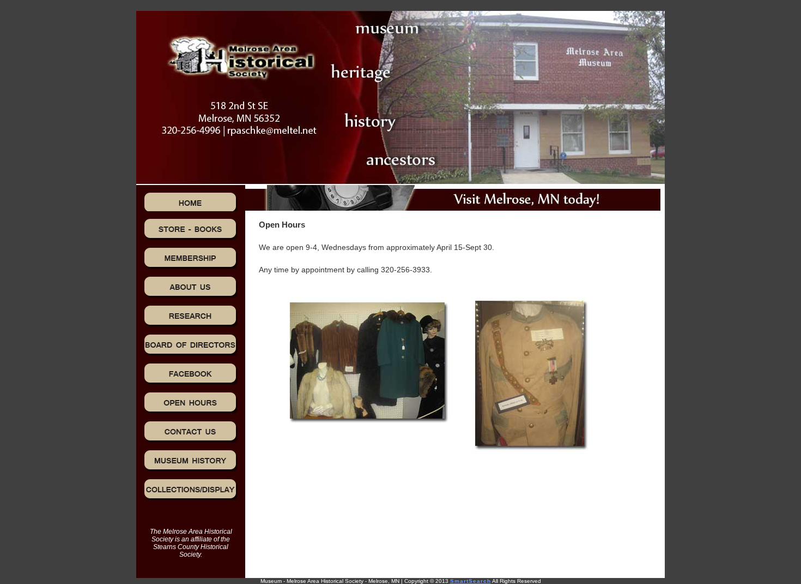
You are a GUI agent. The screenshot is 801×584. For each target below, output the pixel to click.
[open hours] (190, 403)
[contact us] (190, 432)
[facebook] (190, 374)
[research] (190, 316)
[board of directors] (190, 345)
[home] (190, 201)
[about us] (190, 287)
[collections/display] (190, 489)
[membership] (190, 258)
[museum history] (190, 461)
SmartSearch (470, 581)
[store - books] (190, 229)
